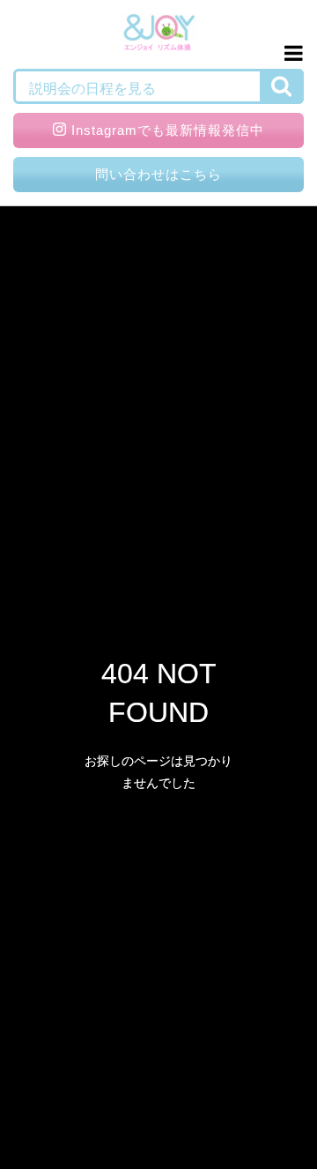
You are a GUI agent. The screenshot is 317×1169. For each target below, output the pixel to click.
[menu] (290, 52)
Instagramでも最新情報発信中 (167, 130)
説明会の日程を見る (92, 88)
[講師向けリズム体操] (159, 34)
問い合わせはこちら (158, 174)
